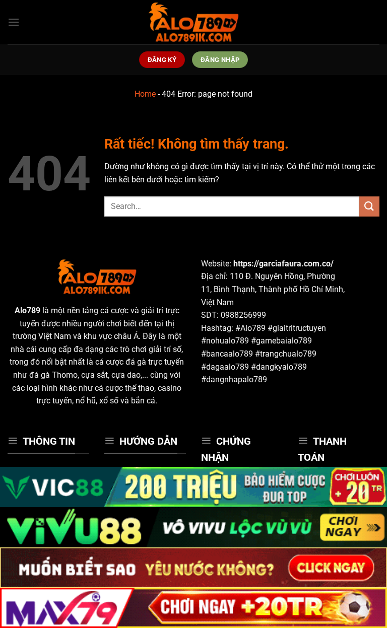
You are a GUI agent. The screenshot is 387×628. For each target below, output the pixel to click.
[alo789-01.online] (193, 22)
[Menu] (14, 22)
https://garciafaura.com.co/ (283, 263)
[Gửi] (369, 206)
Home (145, 94)
